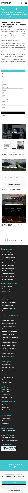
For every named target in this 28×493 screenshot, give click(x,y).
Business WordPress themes (9, 323)
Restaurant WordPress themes (9, 331)
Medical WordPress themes (8, 345)
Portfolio (5, 87)
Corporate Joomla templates (9, 263)
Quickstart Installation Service (9, 370)
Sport (4, 95)
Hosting (5, 84)
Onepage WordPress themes (9, 302)
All (2, 73)
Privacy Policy (17, 490)
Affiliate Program (6, 407)
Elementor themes (6, 311)
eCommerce (5, 101)
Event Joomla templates (8, 271)
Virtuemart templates (7, 289)
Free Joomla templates (7, 252)
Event (4, 93)
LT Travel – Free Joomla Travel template (13, 189)
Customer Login (6, 418)
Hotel (3, 112)
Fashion (3, 107)
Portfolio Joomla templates (8, 265)
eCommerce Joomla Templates (9, 257)
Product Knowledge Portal (8, 430)
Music (4, 90)
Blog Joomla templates (7, 279)
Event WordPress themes (8, 353)
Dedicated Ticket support (8, 367)
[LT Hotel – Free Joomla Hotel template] (14, 138)
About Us (11, 467)
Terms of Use (18, 467)
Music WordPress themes (8, 351)
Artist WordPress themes (8, 340)
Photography (5, 115)
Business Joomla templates (8, 260)
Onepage (4, 118)
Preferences (14, 487)
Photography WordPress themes (10, 337)
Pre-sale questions (6, 364)
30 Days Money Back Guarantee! (9, 453)
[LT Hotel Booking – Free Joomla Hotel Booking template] (14, 208)
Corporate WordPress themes (9, 342)
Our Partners (5, 404)
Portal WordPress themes (8, 308)
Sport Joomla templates (8, 273)
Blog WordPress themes (8, 318)
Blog (3, 76)
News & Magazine (6, 99)
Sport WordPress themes (8, 356)
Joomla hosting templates (8, 276)
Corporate (5, 82)
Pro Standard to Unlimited (8, 437)
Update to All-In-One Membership (10, 440)
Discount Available (6, 410)
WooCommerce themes (8, 305)
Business (4, 79)
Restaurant (4, 110)
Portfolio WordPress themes (9, 348)
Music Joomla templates (8, 268)
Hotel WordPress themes (8, 334)
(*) (9, 389)
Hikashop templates (7, 286)
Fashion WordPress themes (8, 329)
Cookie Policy (10, 490)
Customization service (7, 380)
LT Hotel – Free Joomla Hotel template (13, 155)
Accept (14, 482)
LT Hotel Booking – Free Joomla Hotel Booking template (12, 224)
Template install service (7, 377)
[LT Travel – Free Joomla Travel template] (14, 173)
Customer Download (7, 421)
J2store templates (6, 292)
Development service (7, 382)
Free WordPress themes (8, 300)
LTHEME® (15, 465)
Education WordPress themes (9, 326)
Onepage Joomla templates (8, 254)
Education (4, 104)
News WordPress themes (8, 320)
